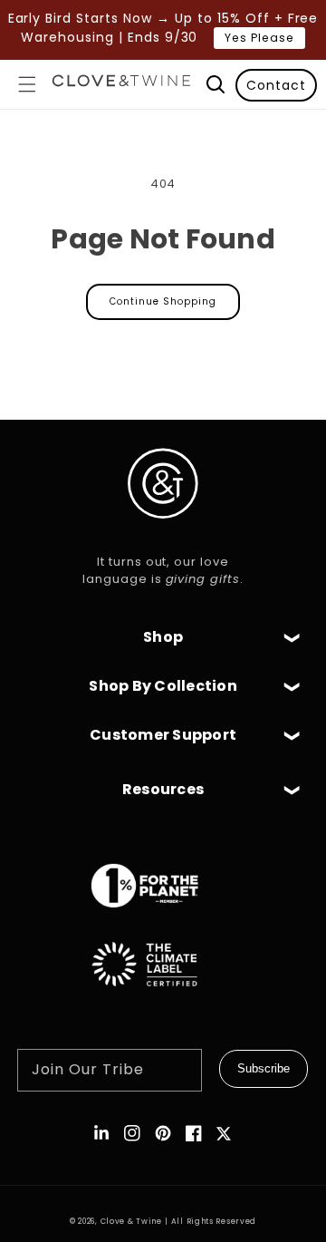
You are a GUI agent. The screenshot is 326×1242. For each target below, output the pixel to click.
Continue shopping (163, 301)
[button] (27, 84)
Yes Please (259, 37)
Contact (276, 85)
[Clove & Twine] (121, 84)
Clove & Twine (131, 1221)
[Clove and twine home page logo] (163, 533)
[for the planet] (163, 917)
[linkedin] (101, 1133)
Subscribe (263, 1068)
